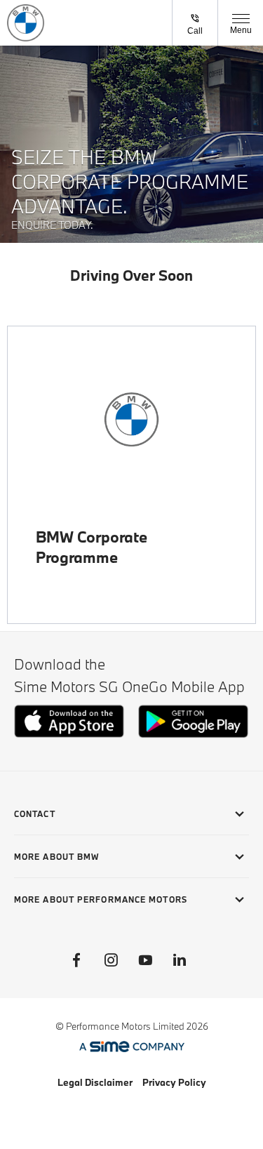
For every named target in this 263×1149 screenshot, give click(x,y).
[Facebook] (76, 960)
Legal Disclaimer (95, 1082)
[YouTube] (145, 960)
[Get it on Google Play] (193, 734)
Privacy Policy (174, 1082)
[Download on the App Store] (69, 733)
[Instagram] (111, 960)
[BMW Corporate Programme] (131, 419)
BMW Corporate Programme (91, 546)
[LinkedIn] (179, 960)
